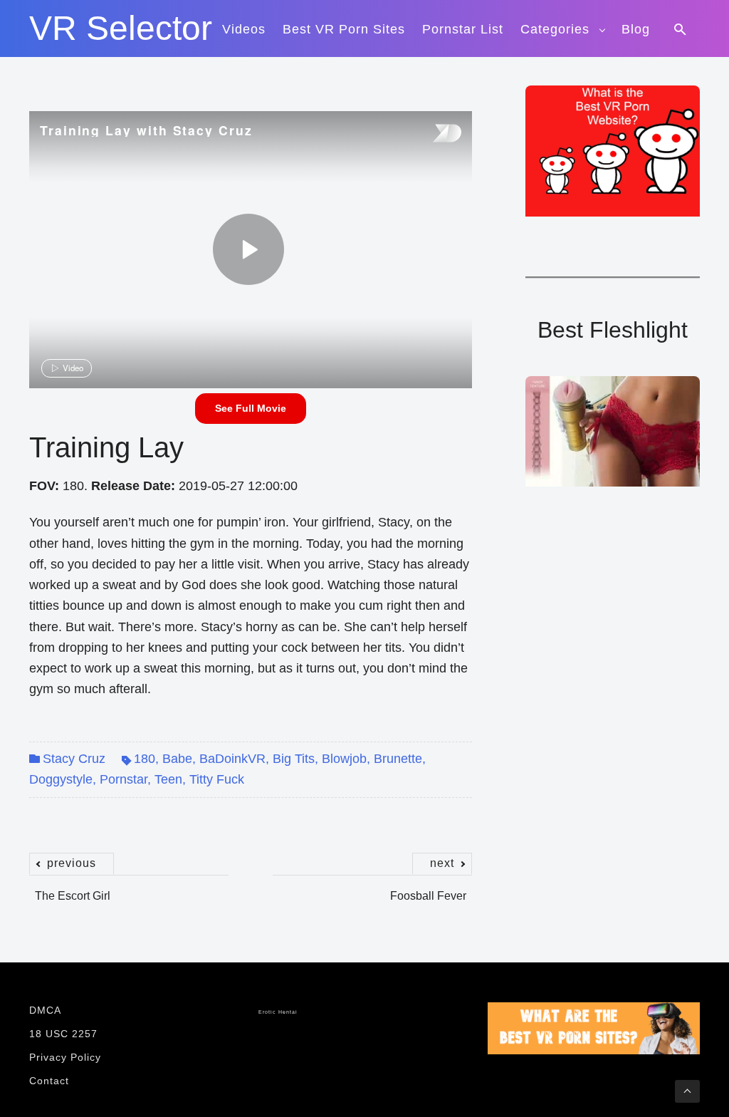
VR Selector (120, 28)
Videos (244, 29)
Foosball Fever (428, 888)
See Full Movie (250, 408)
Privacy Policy (65, 1057)
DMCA (45, 1010)
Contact (49, 1080)
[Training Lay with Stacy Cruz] (248, 249)
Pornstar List (462, 29)
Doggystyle (61, 779)
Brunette (398, 759)
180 (144, 759)
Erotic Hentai (278, 1012)
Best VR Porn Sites (344, 29)
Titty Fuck (216, 779)
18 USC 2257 (63, 1033)
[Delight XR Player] (429, 134)
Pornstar (123, 779)
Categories (554, 29)
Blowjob (344, 759)
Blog (636, 29)
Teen (168, 779)
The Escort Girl (72, 888)
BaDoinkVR (232, 759)
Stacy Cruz (74, 759)
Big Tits (294, 759)
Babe (177, 759)
